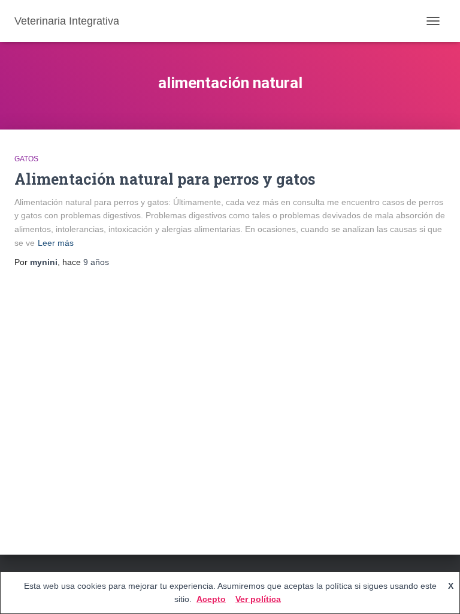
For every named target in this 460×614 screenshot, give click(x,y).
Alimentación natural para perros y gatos (164, 179)
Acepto (211, 599)
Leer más (56, 243)
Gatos (26, 159)
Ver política (258, 599)
